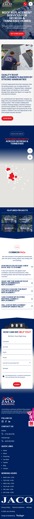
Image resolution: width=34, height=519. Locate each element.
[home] (6, 4)
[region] (17, 223)
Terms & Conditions (18, 507)
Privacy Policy (5, 507)
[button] (31, 4)
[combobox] (17, 363)
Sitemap (29, 507)
